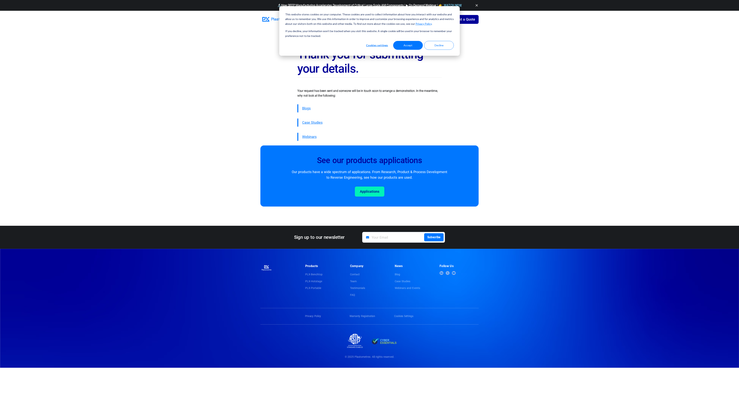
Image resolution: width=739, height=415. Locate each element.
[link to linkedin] (441, 273)
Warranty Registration (362, 316)
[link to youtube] (454, 273)
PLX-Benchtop (314, 274)
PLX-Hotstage (313, 281)
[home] (278, 19)
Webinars (309, 137)
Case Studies (312, 122)
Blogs (306, 108)
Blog (397, 274)
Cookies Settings (403, 316)
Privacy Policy (423, 23)
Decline (439, 45)
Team (353, 281)
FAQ (352, 294)
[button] (477, 5)
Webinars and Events (407, 288)
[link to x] (448, 273)
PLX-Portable (313, 288)
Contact (355, 274)
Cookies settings (377, 45)
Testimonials (357, 288)
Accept (408, 45)
